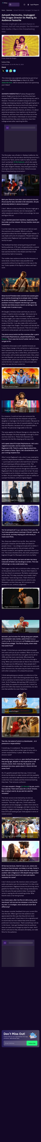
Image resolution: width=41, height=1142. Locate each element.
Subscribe (32, 1043)
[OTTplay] (4, 4)
